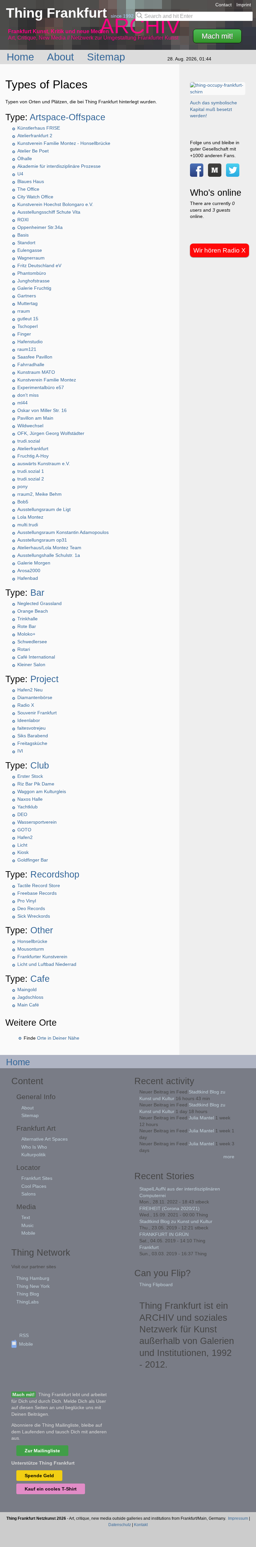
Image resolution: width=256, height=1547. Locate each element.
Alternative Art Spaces (44, 1139)
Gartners (26, 295)
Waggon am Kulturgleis (41, 791)
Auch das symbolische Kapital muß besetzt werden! (213, 109)
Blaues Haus (30, 181)
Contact (223, 4)
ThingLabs (27, 1301)
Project (44, 679)
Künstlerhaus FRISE (38, 128)
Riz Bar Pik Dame (35, 783)
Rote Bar (26, 626)
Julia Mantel (201, 1117)
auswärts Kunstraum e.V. (43, 463)
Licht (22, 845)
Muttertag (27, 303)
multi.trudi (27, 524)
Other (41, 930)
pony (22, 486)
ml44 (22, 402)
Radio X (25, 705)
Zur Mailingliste (42, 1450)
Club (39, 765)
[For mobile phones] (214, 173)
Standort (26, 242)
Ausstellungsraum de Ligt (44, 509)
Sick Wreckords (33, 916)
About (62, 56)
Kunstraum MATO (36, 372)
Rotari (23, 649)
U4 (20, 173)
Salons (28, 1193)
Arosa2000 (28, 570)
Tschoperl (27, 326)
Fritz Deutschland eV (39, 265)
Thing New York (33, 1286)
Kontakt (141, 1524)
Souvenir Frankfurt (37, 712)
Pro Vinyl (26, 900)
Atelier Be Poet (33, 151)
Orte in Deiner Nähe (58, 1038)
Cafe (40, 979)
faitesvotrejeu (31, 728)
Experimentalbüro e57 (40, 387)
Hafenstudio (30, 341)
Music (27, 1225)
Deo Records (31, 908)
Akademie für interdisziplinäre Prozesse (59, 166)
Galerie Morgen (33, 563)
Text (25, 1217)
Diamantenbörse (34, 697)
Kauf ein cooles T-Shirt (51, 1489)
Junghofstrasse (33, 280)
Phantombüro (31, 273)
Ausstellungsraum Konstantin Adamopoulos (63, 532)
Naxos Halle (30, 799)
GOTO (24, 829)
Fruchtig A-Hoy (33, 456)
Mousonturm (30, 949)
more (228, 1156)
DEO (22, 814)
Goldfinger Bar (32, 860)
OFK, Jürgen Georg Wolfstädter (50, 433)
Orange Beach (32, 611)
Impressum (238, 1518)
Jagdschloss (30, 997)
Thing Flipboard (156, 1284)
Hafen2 (25, 837)
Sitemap (107, 56)
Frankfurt (149, 1247)
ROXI (23, 219)
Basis (23, 235)
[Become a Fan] (196, 173)
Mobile (28, 1233)
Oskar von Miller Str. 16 (42, 410)
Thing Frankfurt (58, 13)
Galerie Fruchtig (34, 288)
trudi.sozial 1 (30, 471)
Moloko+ (26, 634)
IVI (20, 751)
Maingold (27, 989)
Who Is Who (34, 1147)
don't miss (28, 395)
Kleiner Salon (31, 664)
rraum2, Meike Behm (39, 494)
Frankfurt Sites (36, 1178)
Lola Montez (30, 517)
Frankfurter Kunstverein (42, 956)
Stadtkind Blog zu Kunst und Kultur (175, 1221)
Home (22, 56)
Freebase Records (37, 893)
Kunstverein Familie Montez (46, 379)
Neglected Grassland (39, 603)
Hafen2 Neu (30, 689)
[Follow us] (232, 173)
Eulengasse (29, 250)
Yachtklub (27, 806)
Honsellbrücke (32, 941)
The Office (28, 189)
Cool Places (33, 1186)
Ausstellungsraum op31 (42, 540)
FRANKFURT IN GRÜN (164, 1234)
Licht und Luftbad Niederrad (46, 964)
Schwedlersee (32, 641)
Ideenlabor (28, 720)
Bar (37, 592)
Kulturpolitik (33, 1154)
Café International (36, 657)
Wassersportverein (37, 822)
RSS (24, 1335)
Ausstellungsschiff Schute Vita (48, 212)
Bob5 (22, 501)
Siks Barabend (32, 735)
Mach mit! (217, 36)
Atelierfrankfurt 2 (34, 135)
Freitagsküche (32, 743)
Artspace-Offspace (67, 117)
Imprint (243, 4)
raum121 (26, 349)
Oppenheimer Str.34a (40, 227)
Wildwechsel (30, 425)
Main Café (28, 1004)
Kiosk (23, 852)
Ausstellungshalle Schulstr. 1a (48, 555)
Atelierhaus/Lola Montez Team (49, 547)
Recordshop (54, 874)
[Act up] (217, 91)
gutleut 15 (27, 318)
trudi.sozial (28, 441)
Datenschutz (119, 1524)
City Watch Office (35, 196)
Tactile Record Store (38, 885)
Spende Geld (39, 1475)
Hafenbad (27, 578)
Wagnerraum (31, 257)
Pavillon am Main (35, 418)
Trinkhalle (27, 618)
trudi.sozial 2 (30, 478)
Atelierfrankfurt (32, 448)
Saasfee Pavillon (34, 357)
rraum (23, 311)
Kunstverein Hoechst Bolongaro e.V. (55, 204)
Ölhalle (24, 158)
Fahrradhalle (30, 364)
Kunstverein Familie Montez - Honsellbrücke (63, 143)
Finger (24, 334)
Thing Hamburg (32, 1278)
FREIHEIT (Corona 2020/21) (169, 1208)
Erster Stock (30, 776)
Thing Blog (27, 1293)
